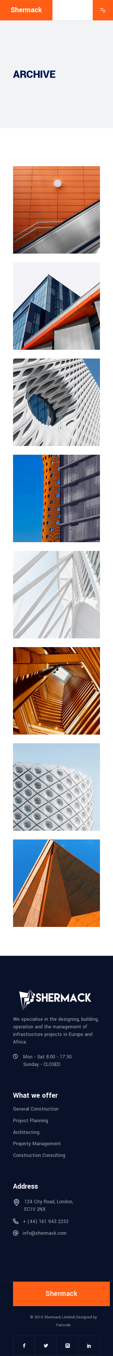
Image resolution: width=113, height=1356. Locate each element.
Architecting (26, 1132)
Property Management (37, 1143)
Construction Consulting (39, 1155)
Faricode (63, 1324)
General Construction (36, 1109)
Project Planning (30, 1120)
